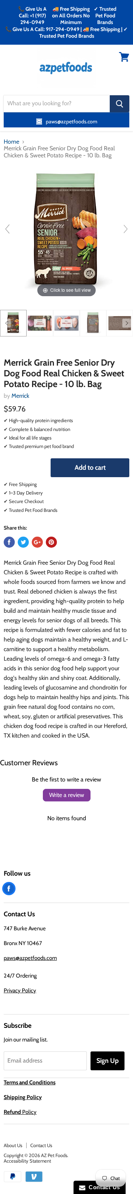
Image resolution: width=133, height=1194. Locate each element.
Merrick (20, 395)
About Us (13, 1145)
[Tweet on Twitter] (23, 542)
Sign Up (107, 1061)
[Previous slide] (7, 229)
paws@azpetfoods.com (30, 958)
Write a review (66, 794)
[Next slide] (125, 229)
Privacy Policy (20, 990)
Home (11, 141)
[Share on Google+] (37, 542)
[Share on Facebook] (9, 542)
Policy (20, 1112)
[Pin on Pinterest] (51, 542)
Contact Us (41, 1145)
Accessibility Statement (27, 1161)
